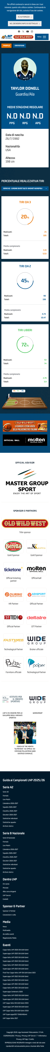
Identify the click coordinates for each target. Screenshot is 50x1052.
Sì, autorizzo (24, 17)
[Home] (17, 37)
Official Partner (36, 603)
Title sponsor (25, 532)
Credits (31, 1039)
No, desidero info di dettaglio (24, 24)
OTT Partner (36, 626)
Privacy (18, 1036)
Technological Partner (13, 649)
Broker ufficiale (36, 649)
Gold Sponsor (13, 555)
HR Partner (13, 603)
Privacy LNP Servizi (29, 1036)
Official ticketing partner (13, 579)
